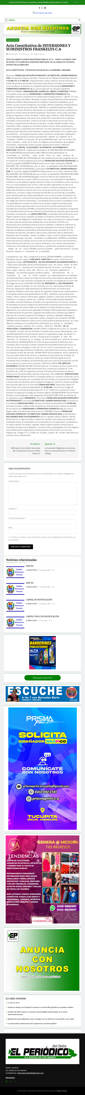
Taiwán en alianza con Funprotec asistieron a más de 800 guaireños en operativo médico (40, 1007)
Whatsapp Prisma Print (42, 678)
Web (10, 527)
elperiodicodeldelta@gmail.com (30, 1073)
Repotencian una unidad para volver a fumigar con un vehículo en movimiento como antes (37, 2)
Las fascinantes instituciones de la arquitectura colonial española (32, 1024)
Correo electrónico (17, 518)
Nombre (13, 509)
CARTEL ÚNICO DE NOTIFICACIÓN (42, 616)
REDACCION (13, 54)
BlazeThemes (62, 1091)
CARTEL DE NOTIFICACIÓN (39, 599)
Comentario (14, 481)
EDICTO (30, 566)
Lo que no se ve (13, 1003)
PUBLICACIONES (12, 40)
